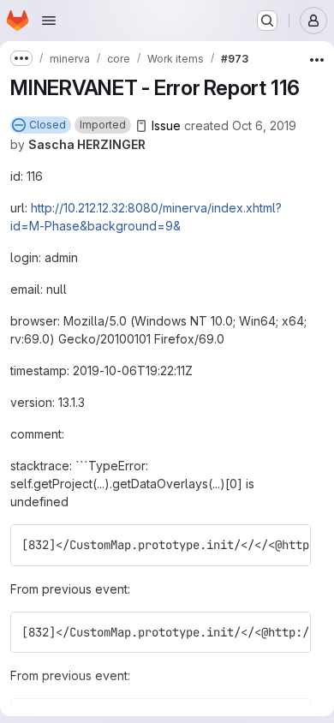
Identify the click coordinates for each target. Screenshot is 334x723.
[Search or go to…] (267, 20)
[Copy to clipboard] (290, 545)
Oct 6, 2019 (264, 125)
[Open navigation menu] (49, 20)
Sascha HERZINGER (87, 144)
